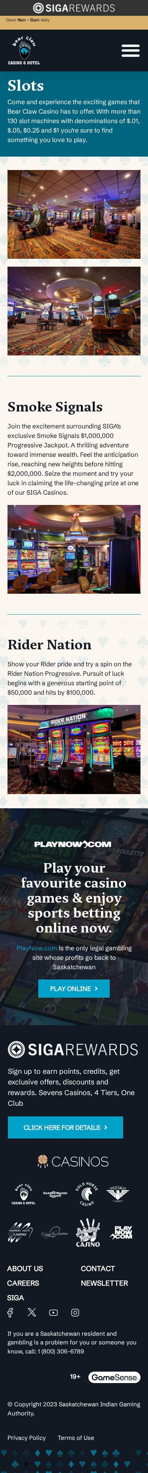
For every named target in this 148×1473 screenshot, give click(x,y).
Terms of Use (76, 1437)
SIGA (15, 1297)
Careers (23, 1283)
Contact (98, 1268)
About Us (25, 1268)
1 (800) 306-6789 (61, 1351)
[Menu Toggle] (131, 50)
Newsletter (104, 1283)
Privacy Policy (26, 1437)
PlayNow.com (37, 948)
